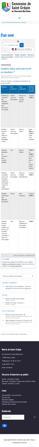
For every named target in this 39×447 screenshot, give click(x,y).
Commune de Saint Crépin (21, 5)
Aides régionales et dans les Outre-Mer (17, 320)
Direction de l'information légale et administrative (14, 334)
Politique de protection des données (14, 402)
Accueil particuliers (7, 55)
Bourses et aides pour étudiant (14, 299)
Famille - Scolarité (20, 55)
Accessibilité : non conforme (11, 395)
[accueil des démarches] (18, 41)
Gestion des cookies (9, 404)
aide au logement (16, 266)
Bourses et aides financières (14, 314)
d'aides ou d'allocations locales (11, 264)
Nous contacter (7, 367)
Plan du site (6, 397)
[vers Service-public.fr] (22, 49)
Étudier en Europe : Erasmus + (15, 303)
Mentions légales (8, 400)
